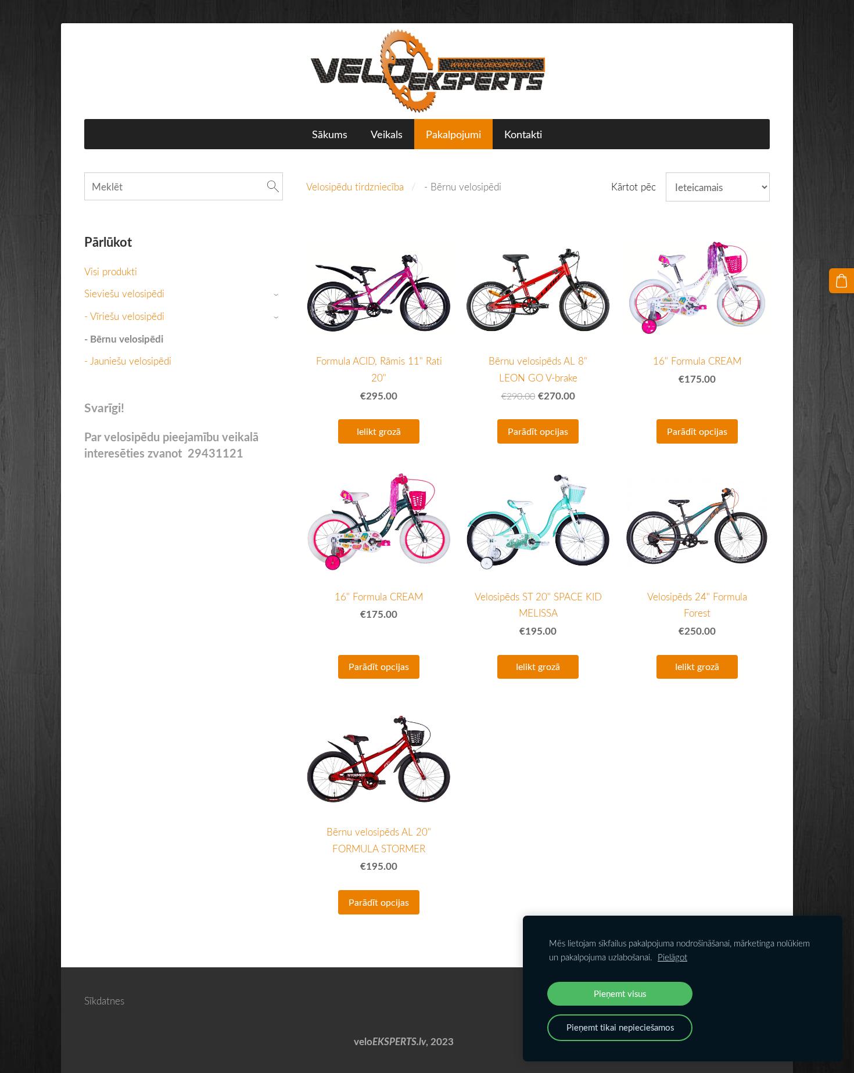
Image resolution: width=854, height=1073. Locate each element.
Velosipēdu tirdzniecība (355, 186)
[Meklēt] (273, 186)
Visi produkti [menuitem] (110, 271)
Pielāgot (672, 957)
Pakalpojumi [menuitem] (453, 134)
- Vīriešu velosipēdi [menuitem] (124, 316)
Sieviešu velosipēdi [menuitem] (124, 293)
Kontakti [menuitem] (523, 134)
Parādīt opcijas (538, 431)
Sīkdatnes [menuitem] (104, 1000)
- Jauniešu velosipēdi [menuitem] (127, 361)
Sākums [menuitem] (329, 134)
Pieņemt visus (620, 993)
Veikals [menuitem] (387, 134)
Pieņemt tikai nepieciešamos (620, 1027)
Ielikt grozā (379, 431)
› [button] (277, 294)
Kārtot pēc (633, 186)
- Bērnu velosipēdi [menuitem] (123, 338)
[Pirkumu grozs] (841, 280)
